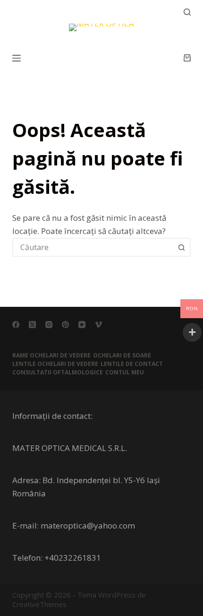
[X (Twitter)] (32, 324)
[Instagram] (48, 324)
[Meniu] (16, 58)
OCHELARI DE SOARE (122, 355)
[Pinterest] (65, 324)
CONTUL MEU (124, 372)
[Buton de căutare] (181, 247)
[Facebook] (15, 324)
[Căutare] (187, 12)
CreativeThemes (39, 604)
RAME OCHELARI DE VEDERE (51, 355)
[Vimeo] (98, 324)
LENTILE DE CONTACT (132, 364)
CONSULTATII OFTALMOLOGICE (57, 372)
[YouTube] (81, 324)
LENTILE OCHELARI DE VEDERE (55, 364)
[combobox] (93, 247)
